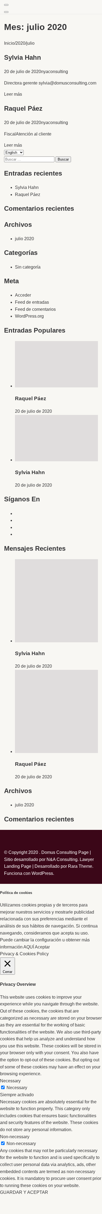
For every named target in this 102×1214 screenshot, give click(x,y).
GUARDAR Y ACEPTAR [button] (24, 1192)
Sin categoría (28, 267)
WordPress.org (29, 316)
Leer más (13, 94)
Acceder (23, 295)
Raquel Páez (23, 108)
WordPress (42, 873)
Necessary (17, 1087)
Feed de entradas (32, 302)
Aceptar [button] (42, 947)
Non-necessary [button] (14, 1136)
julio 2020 (24, 238)
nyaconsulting (54, 71)
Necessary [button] (10, 1081)
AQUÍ (28, 947)
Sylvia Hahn (22, 57)
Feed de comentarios (35, 309)
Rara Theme (80, 866)
